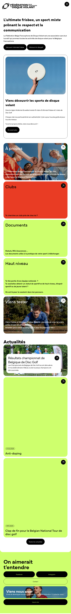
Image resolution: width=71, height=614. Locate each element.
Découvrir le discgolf (36, 47)
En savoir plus (12, 130)
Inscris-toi (35, 603)
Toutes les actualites (35, 542)
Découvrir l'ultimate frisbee (15, 47)
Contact (35, 582)
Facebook (19, 575)
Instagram (51, 575)
